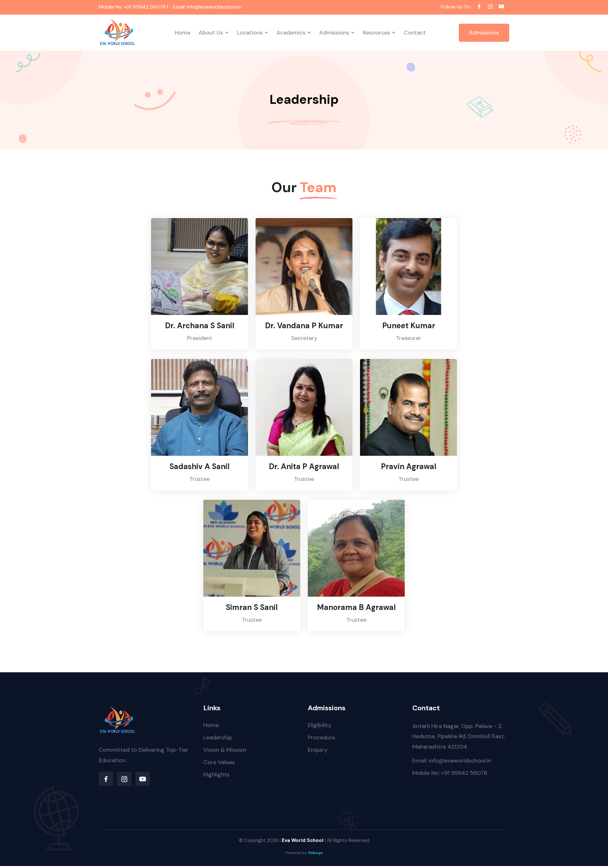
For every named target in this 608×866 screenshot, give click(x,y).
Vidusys (315, 852)
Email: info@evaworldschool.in (451, 760)
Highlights (216, 774)
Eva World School (302, 840)
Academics (291, 32)
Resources (376, 32)
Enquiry (317, 750)
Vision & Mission (224, 750)
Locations (250, 32)
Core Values (219, 762)
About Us (211, 32)
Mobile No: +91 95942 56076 (449, 773)
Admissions (334, 32)
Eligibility (319, 725)
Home (182, 32)
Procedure (321, 737)
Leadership (217, 737)
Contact (415, 32)
